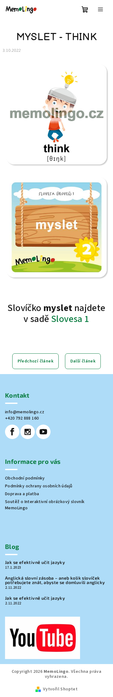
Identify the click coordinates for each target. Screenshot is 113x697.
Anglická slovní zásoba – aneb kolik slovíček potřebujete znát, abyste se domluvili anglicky (55, 580)
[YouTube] (43, 432)
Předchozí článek (35, 361)
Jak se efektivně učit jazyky (35, 562)
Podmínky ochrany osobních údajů (38, 486)
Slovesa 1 (70, 319)
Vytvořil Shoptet (60, 689)
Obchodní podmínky (25, 478)
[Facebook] (12, 432)
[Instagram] (27, 432)
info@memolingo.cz (25, 412)
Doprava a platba (22, 494)
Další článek (83, 361)
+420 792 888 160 (22, 418)
